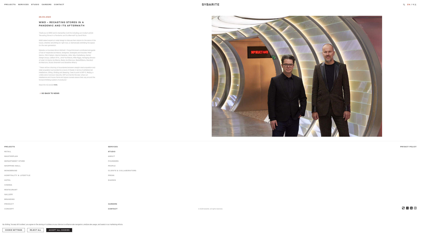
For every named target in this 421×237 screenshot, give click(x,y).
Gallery (8, 194)
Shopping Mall (12, 166)
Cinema (8, 185)
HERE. (56, 85)
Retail (7, 152)
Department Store (14, 161)
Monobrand (10, 171)
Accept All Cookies (59, 230)
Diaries (112, 180)
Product (9, 204)
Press (111, 175)
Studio (35, 5)
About (111, 156)
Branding (9, 199)
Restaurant (11, 190)
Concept (9, 209)
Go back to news (50, 93)
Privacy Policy (408, 147)
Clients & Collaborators (122, 171)
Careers (47, 5)
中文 (415, 5)
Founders (113, 161)
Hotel (7, 180)
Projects (10, 5)
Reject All (35, 230)
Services (23, 5)
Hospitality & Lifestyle (17, 175)
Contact (59, 5)
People (112, 166)
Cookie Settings (13, 230)
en (408, 5)
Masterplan (11, 156)
